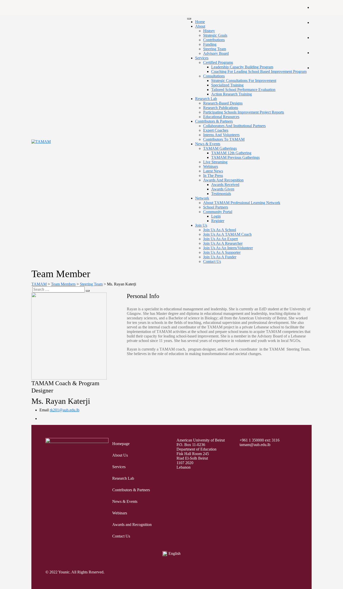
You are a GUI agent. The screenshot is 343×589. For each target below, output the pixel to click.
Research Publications (220, 108)
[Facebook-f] (250, 572)
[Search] (88, 290)
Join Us (201, 225)
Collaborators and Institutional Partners (234, 126)
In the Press (213, 175)
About (200, 26)
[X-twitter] (261, 572)
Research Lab (206, 98)
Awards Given (222, 189)
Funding (209, 44)
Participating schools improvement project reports (243, 112)
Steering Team (214, 49)
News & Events (207, 144)
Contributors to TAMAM (224, 139)
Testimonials (221, 193)
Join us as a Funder (219, 257)
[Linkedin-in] (295, 572)
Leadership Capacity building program (242, 67)
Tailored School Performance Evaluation (243, 89)
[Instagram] (272, 572)
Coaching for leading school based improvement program (259, 71)
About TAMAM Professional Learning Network (241, 203)
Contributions (214, 40)
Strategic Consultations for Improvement (243, 80)
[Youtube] (284, 572)
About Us (120, 455)
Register (217, 221)
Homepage (121, 443)
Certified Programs (218, 62)
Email (44, 410)
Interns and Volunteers (221, 135)
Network (202, 198)
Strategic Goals (215, 35)
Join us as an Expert (220, 239)
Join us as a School (219, 230)
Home (200, 22)
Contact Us (212, 261)
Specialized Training (227, 85)
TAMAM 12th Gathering (231, 153)
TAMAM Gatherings (220, 148)
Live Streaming (215, 162)
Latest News (213, 171)
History (209, 31)
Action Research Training (231, 94)
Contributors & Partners (214, 121)
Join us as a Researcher (223, 243)
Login (216, 216)
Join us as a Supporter (222, 252)
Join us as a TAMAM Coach (227, 234)
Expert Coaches (215, 130)
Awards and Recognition (223, 180)
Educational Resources (221, 117)
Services (201, 58)
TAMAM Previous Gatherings (235, 157)
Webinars (210, 166)
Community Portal (217, 212)
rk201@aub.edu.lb (64, 410)
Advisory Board (216, 53)
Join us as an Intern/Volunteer (228, 248)
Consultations (214, 76)
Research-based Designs (223, 103)
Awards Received (225, 184)
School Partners (215, 207)
